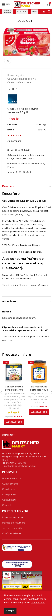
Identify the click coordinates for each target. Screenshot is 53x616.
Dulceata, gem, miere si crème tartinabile (41, 399)
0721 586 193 (19, 462)
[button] (14, 422)
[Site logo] (27, 4)
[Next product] (16, 89)
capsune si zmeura (28, 163)
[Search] (49, 12)
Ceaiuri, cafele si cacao (19, 82)
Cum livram (8, 489)
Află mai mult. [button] (38, 602)
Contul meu (9, 499)
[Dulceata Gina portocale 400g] (39, 372)
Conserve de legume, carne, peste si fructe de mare (14, 399)
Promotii (14, 408)
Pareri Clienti (7, 11)
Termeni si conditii (12, 528)
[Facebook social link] (16, 172)
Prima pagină (14, 75)
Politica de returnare (13, 522)
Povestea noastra (11, 478)
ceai (42, 163)
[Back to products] (12, 89)
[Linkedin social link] (31, 172)
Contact (21, 11)
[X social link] (20, 172)
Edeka (10, 167)
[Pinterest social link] (27, 172)
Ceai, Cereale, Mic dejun (20, 78)
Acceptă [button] (10, 610)
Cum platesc (9, 494)
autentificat (23, 336)
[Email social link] (24, 172)
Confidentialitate (11, 533)
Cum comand (10, 483)
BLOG (34, 11)
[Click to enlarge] (7, 60)
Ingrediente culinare (14, 393)
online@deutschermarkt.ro (20, 466)
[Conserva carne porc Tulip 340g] (14, 372)
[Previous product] (9, 89)
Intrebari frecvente (12, 517)
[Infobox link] (43, 11)
